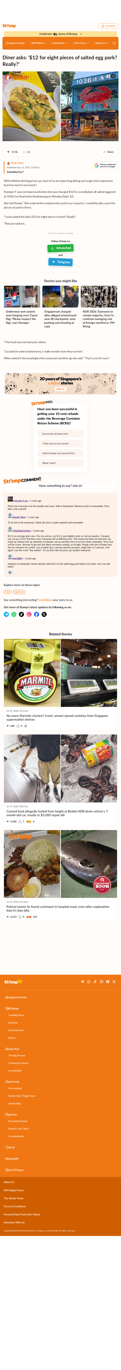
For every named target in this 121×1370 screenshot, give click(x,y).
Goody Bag (14, 1103)
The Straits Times (13, 1198)
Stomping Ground (17, 1120)
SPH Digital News (14, 1190)
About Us (9, 1182)
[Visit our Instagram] (29, 614)
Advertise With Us (14, 1222)
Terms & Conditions (15, 1206)
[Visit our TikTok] (21, 614)
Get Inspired (15, 1088)
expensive (19, 592)
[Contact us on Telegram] (6, 614)
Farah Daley (17, 163)
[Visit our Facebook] (36, 614)
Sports (11, 1037)
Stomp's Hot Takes (18, 1128)
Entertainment (16, 1030)
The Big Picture (16, 1055)
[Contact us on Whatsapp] (13, 614)
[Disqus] (60, 534)
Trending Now (16, 1014)
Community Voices (18, 1062)
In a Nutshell (15, 1070)
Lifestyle (12, 1022)
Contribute (110, 26)
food (7, 592)
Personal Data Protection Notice (22, 1214)
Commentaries (16, 1136)
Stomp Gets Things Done (21, 1095)
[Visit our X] (44, 614)
